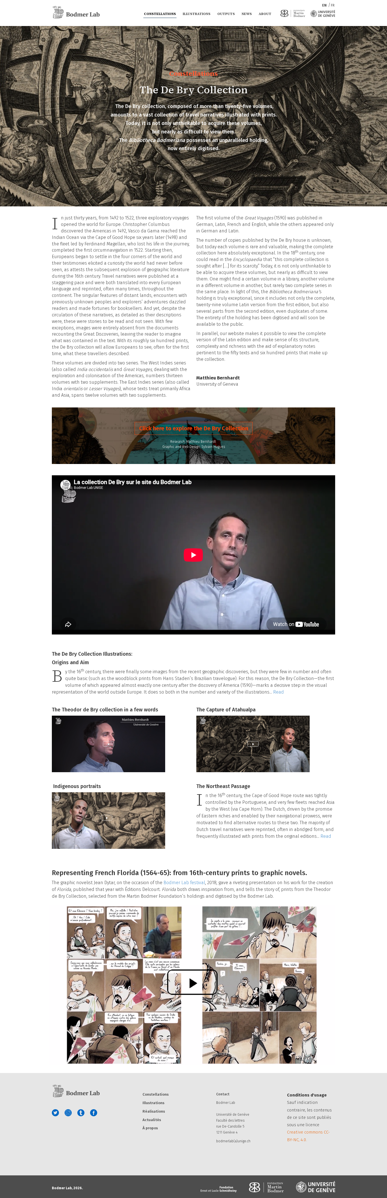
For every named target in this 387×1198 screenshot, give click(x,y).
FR (333, 5)
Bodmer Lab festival (184, 882)
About (265, 14)
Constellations (160, 14)
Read (278, 692)
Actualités (152, 1120)
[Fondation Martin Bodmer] (292, 13)
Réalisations (154, 1112)
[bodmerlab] (76, 12)
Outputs (226, 14)
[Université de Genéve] (323, 13)
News (247, 14)
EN (325, 5)
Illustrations (196, 14)
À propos (150, 1128)
